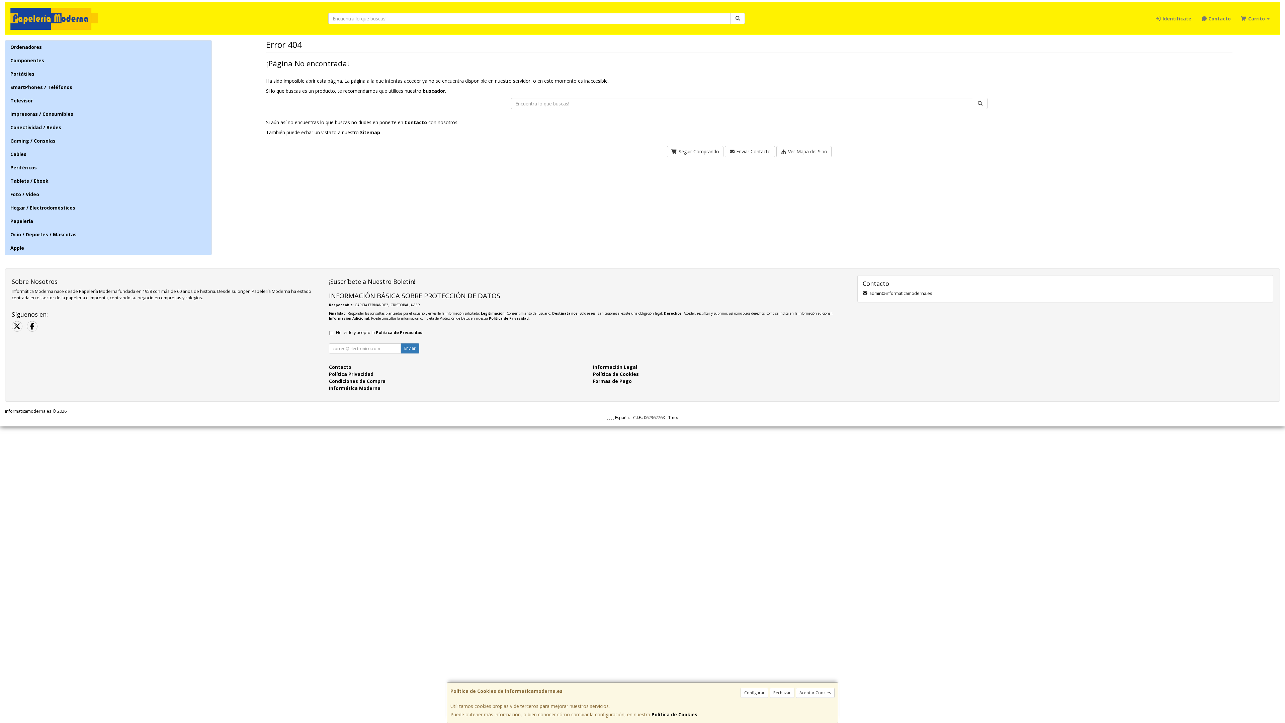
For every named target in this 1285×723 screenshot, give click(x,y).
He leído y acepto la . (380, 332)
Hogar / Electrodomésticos (42, 208)
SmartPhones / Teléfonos (41, 87)
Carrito (1256, 18)
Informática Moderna (354, 388)
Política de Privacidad (509, 318)
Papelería (21, 221)
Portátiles (22, 74)
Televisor (21, 100)
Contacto (1219, 18)
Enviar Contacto (753, 151)
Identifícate (1176, 18)
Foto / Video (24, 194)
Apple (17, 248)
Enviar (410, 348)
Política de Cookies (674, 714)
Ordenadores (26, 47)
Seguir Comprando (698, 151)
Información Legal (615, 367)
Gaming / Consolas (33, 141)
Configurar (754, 693)
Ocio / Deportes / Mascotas (43, 234)
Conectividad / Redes (35, 127)
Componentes (27, 60)
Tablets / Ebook (29, 181)
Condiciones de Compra (357, 381)
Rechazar (782, 693)
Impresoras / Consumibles (41, 114)
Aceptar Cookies (815, 693)
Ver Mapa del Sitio (807, 151)
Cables (18, 154)
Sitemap (370, 132)
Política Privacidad (351, 374)
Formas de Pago (612, 381)
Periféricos (23, 167)
